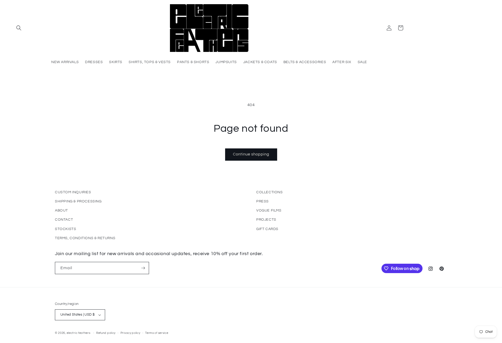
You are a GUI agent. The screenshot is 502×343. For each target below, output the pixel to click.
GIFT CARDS (267, 229)
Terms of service (156, 333)
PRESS (262, 201)
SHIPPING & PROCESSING (78, 201)
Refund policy (106, 333)
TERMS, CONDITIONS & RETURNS (85, 238)
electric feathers (78, 333)
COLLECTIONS (269, 192)
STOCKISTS (65, 229)
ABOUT (61, 210)
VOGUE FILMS (269, 210)
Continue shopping (251, 154)
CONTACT (64, 219)
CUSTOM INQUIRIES (73, 192)
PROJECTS (266, 219)
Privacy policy (130, 333)
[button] (19, 28)
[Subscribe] (143, 268)
